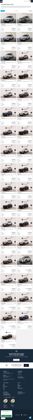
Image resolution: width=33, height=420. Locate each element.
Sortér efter (30, 10)
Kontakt (19, 386)
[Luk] (11, 412)
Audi (3, 384)
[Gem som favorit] (15, 25)
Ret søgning (2, 10)
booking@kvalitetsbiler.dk (21, 377)
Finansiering (19, 385)
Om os (18, 387)
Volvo (4, 387)
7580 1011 (21, 376)
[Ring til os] (24, 1)
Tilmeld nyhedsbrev (20, 388)
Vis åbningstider (26, 365)
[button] (27, 1)
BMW (4, 385)
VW (3, 388)
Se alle (4, 389)
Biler (18, 384)
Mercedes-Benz (5, 386)
